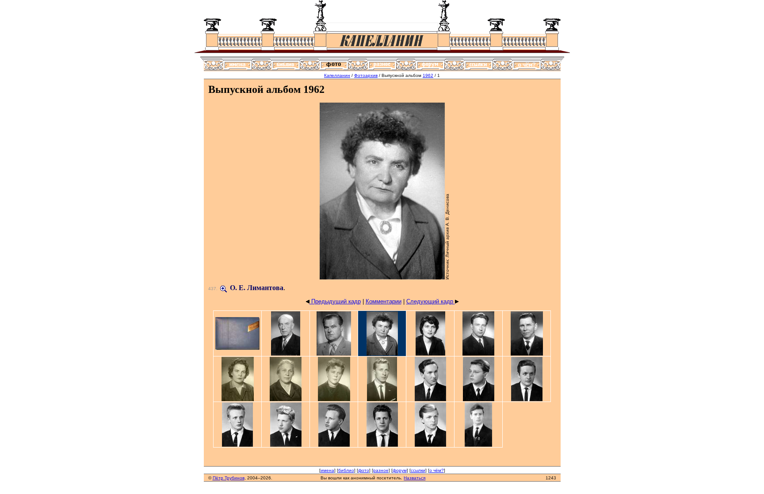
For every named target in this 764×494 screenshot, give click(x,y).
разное (381, 470)
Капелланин (337, 75)
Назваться (414, 477)
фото (363, 470)
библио (346, 470)
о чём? (436, 470)
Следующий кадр (430, 301)
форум (400, 470)
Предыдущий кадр (335, 301)
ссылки (418, 470)
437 (212, 288)
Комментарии (383, 301)
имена (327, 470)
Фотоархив (366, 75)
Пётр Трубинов (228, 477)
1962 (428, 75)
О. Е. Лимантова (256, 287)
